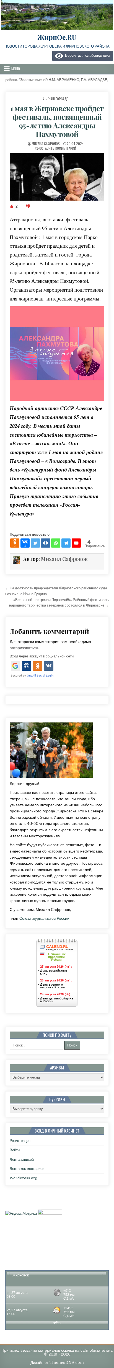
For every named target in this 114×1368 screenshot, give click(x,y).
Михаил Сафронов (46, 143)
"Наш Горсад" (58, 98)
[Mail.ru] (45, 543)
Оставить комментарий (57, 148)
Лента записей (22, 1159)
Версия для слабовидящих (86, 55)
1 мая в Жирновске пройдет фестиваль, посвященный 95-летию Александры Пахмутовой (57, 121)
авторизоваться (24, 648)
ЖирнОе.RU (57, 37)
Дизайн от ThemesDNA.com (57, 1362)
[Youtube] (76, 543)
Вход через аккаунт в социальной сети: (42, 656)
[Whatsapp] (55, 543)
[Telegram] (66, 543)
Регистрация (20, 1141)
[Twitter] (35, 543)
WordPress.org (23, 1178)
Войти (15, 1150)
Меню (15, 68)
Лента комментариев (27, 1169)
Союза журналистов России (44, 918)
